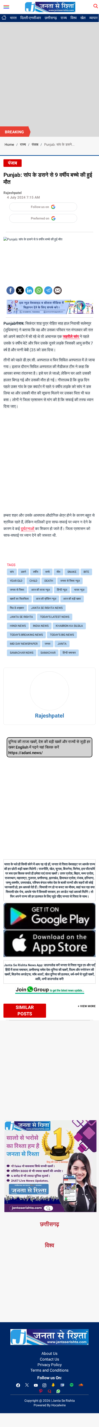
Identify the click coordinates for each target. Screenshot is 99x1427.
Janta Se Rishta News (47, 608)
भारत (13, 18)
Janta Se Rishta (21, 616)
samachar (48, 652)
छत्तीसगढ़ (51, 18)
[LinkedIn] (29, 288)
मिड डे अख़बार (17, 608)
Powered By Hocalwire (50, 1405)
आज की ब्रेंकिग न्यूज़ (46, 598)
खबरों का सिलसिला (19, 598)
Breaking (14, 132)
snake (71, 571)
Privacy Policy (50, 1364)
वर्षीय (35, 571)
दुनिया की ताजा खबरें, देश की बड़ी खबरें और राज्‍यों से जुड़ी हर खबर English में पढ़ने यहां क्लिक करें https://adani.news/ (49, 747)
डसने (23, 571)
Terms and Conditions (49, 1370)
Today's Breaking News (26, 634)
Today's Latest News (54, 616)
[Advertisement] (49, 74)
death (48, 580)
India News (41, 625)
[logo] (50, 7)
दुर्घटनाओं (28, 528)
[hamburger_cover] (6, 6)
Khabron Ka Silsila (69, 625)
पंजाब (35, 144)
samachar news (21, 652)
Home (9, 144)
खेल (83, 18)
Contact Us (49, 1359)
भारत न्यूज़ (79, 589)
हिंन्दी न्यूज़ (62, 589)
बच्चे (47, 571)
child (33, 580)
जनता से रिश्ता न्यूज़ (70, 580)
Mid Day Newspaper (24, 643)
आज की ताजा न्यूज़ (40, 589)
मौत (58, 571)
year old (16, 580)
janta (62, 643)
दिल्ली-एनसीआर (30, 18)
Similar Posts (25, 1011)
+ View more (87, 1006)
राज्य (64, 18)
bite (86, 571)
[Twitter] (20, 288)
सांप (12, 571)
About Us (49, 1353)
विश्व (73, 18)
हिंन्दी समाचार (69, 652)
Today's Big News (62, 634)
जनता (47, 643)
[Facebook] (10, 288)
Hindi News (18, 625)
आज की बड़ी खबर (72, 598)
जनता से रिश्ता (17, 589)
